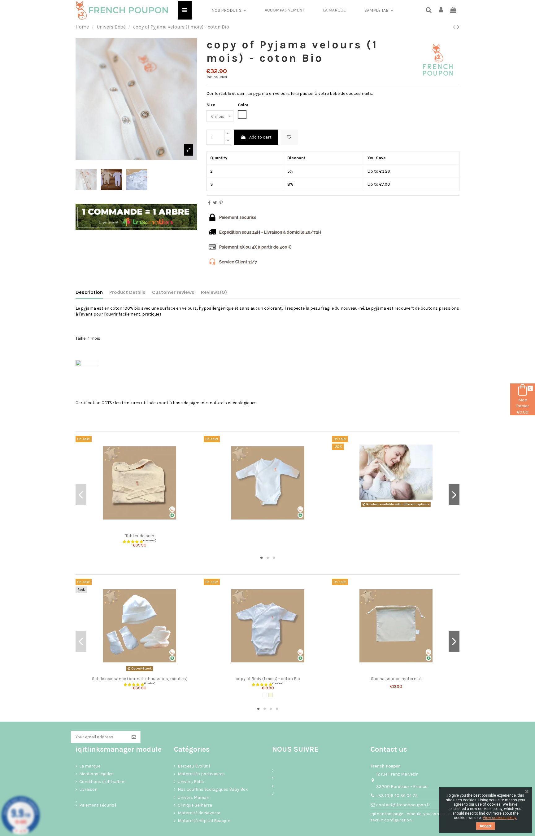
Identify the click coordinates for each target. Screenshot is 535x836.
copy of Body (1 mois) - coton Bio (268, 678)
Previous (81, 494)
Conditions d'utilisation (102, 781)
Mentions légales (96, 773)
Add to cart (260, 137)
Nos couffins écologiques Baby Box (213, 789)
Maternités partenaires (201, 773)
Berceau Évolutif (194, 766)
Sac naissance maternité (396, 678)
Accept (486, 826)
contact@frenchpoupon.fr (403, 804)
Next (454, 494)
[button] (228, 10)
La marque (89, 766)
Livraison (88, 789)
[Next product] (458, 27)
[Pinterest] (221, 203)
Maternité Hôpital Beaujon (204, 820)
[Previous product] (455, 27)
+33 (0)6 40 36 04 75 (397, 795)
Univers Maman (193, 797)
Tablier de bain (139, 535)
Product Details (127, 292)
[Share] (209, 203)
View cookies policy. (500, 818)
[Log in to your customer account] (441, 10)
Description (89, 292)
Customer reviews (173, 292)
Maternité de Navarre (199, 813)
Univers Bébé (191, 781)
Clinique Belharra (195, 805)
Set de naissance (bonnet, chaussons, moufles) (140, 678)
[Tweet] (215, 203)
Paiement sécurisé (97, 805)
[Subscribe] (133, 737)
